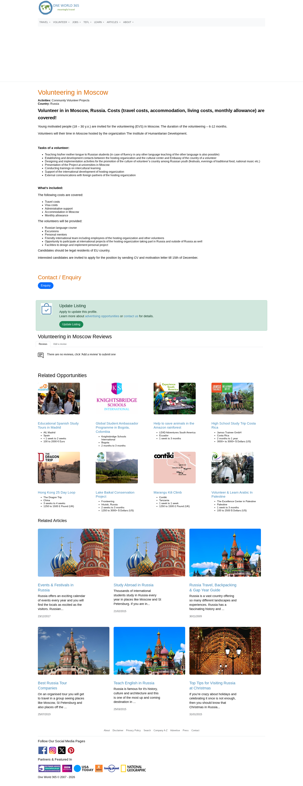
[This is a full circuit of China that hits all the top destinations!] (59, 468)
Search (147, 730)
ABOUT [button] (127, 22)
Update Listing (71, 324)
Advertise (175, 730)
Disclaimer (118, 730)
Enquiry (45, 285)
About (107, 730)
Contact (195, 730)
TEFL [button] (86, 22)
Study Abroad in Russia (133, 585)
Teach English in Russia (134, 683)
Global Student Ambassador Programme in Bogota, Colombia (117, 427)
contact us (131, 316)
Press (186, 730)
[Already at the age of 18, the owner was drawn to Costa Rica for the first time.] (232, 399)
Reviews (43, 344)
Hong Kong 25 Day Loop (56, 492)
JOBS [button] (75, 22)
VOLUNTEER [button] (60, 22)
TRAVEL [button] (44, 22)
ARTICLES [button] (113, 22)
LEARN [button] (98, 22)
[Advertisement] (151, 52)
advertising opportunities (102, 316)
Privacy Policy (133, 730)
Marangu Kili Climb (168, 492)
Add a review (59, 344)
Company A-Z (160, 730)
